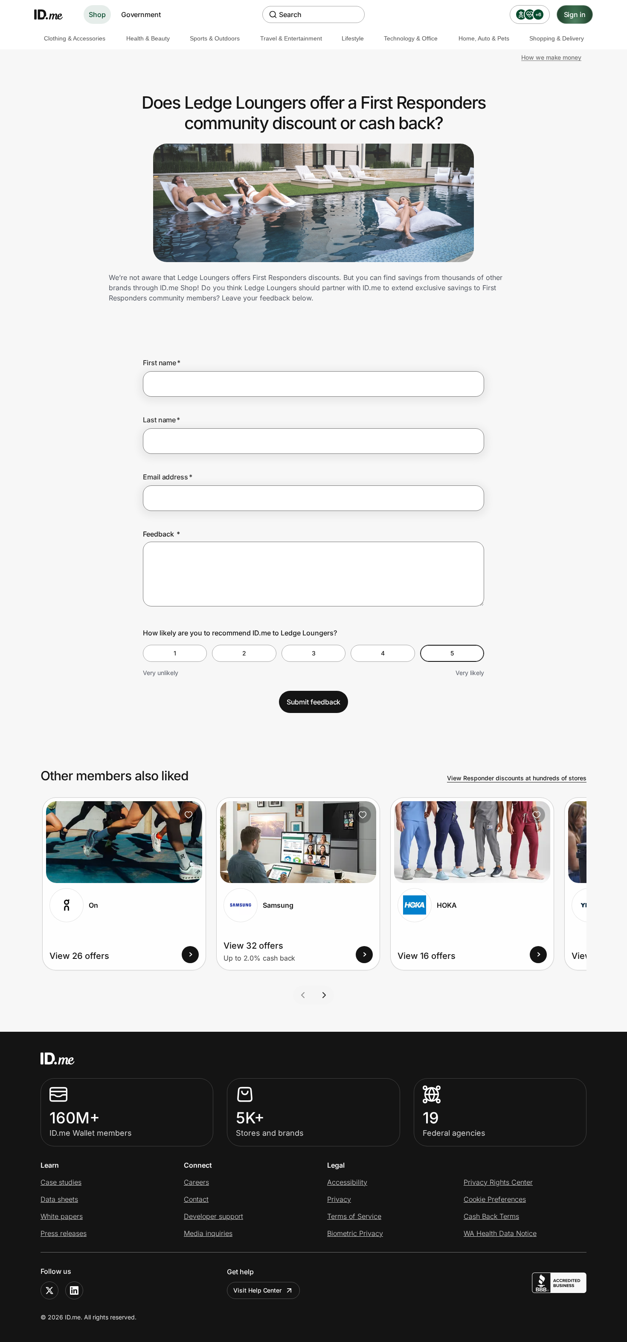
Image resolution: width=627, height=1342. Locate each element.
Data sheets (59, 1199)
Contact (196, 1199)
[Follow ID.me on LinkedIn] (74, 1290)
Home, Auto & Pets (484, 38)
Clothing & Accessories (74, 38)
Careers (196, 1182)
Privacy (339, 1199)
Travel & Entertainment (291, 38)
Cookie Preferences (495, 1199)
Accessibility (347, 1182)
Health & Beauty (148, 38)
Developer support (213, 1216)
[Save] (188, 814)
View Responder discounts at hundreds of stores (516, 778)
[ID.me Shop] (53, 14)
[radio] (175, 653)
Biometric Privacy (355, 1233)
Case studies (61, 1182)
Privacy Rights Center (498, 1182)
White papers (62, 1216)
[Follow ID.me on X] (49, 1290)
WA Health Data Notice (500, 1233)
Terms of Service (354, 1216)
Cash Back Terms (491, 1216)
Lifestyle (353, 38)
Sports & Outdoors (215, 38)
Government (141, 14)
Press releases (64, 1233)
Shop (97, 14)
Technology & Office (411, 38)
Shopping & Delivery (556, 38)
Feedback (161, 534)
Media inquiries (208, 1233)
